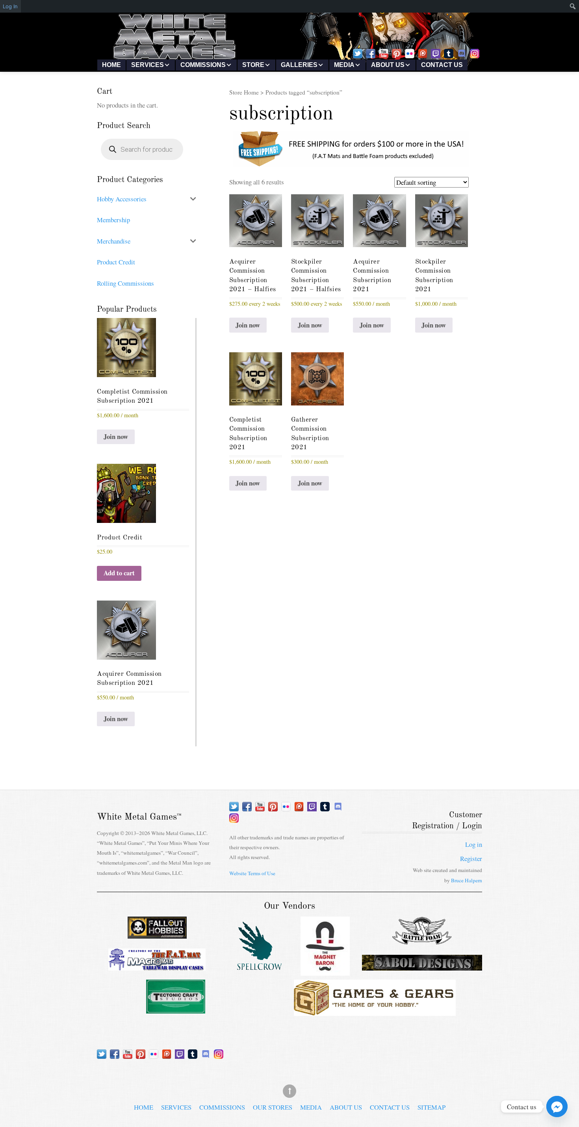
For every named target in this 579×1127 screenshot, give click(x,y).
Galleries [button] (299, 64)
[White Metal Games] (289, 57)
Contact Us (442, 64)
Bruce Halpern (466, 880)
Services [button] (147, 64)
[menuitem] (558, 6)
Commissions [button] (203, 64)
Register (471, 858)
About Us (346, 1107)
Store (253, 64)
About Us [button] (388, 64)
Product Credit (116, 261)
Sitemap (431, 1107)
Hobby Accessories (122, 198)
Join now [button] (248, 325)
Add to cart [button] (119, 573)
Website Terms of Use (252, 873)
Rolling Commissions (125, 283)
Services (176, 1107)
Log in (473, 844)
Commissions (222, 1107)
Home (111, 64)
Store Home (244, 92)
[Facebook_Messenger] (557, 1106)
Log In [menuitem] (10, 6)
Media (344, 64)
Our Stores (272, 1107)
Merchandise (113, 240)
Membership (113, 219)
